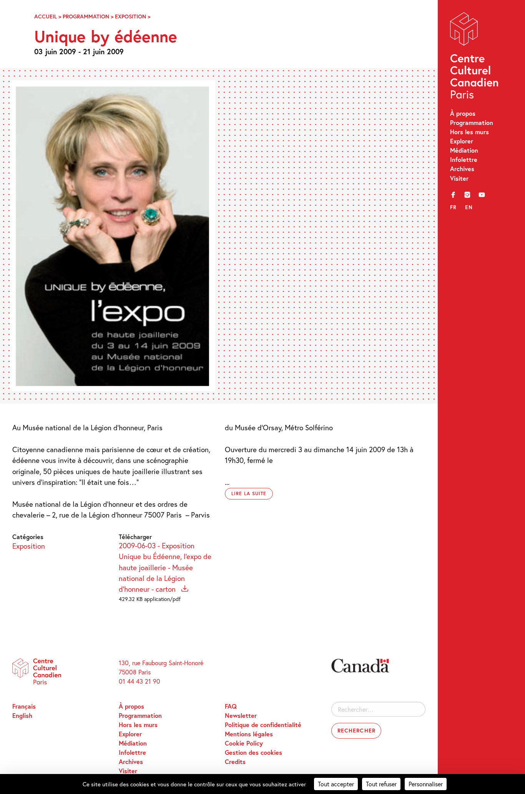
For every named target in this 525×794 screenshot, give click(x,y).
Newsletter (241, 715)
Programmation (471, 122)
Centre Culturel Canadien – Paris (475, 57)
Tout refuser (381, 784)
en (469, 207)
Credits (235, 761)
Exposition (130, 16)
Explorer (461, 141)
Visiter (459, 178)
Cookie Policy (244, 743)
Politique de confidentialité (263, 725)
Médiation (464, 150)
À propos (462, 113)
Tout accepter (336, 784)
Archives (462, 169)
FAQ (231, 706)
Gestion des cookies (253, 752)
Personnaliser (426, 784)
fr (453, 207)
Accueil (45, 16)
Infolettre (463, 159)
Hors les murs (469, 132)
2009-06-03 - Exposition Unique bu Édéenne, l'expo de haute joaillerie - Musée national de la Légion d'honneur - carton (165, 567)
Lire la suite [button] (248, 493)
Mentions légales (249, 734)
